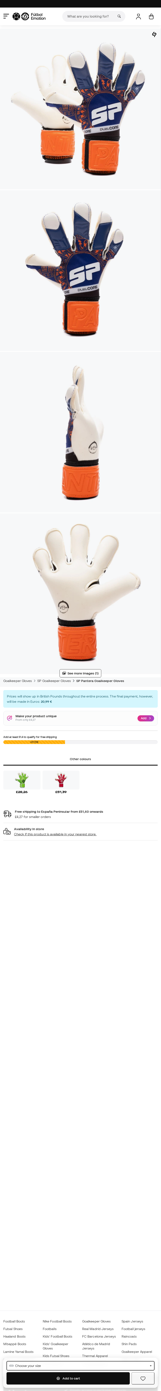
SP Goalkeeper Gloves (54, 681)
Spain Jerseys (132, 1321)
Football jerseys (133, 1329)
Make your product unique (36, 716)
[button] (80, 831)
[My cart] (151, 16)
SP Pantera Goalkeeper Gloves (100, 681)
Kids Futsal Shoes (56, 1356)
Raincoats (129, 1336)
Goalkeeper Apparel (137, 1351)
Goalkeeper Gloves (17, 681)
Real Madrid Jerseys (98, 1329)
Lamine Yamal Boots (18, 1351)
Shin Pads (129, 1344)
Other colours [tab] (80, 759)
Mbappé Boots (14, 1344)
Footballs (50, 1329)
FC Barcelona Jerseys (99, 1336)
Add (144, 718)
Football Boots (14, 1321)
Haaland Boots (14, 1336)
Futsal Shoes (13, 1329)
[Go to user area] (138, 16)
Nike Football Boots (57, 1321)
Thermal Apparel (95, 1356)
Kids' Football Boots (58, 1336)
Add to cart (71, 1378)
